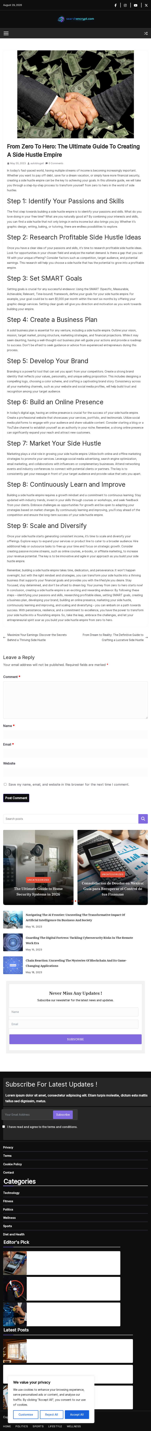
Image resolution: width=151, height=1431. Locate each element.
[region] (51, 1399)
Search (143, 819)
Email (8, 744)
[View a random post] (146, 33)
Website (9, 763)
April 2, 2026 (38, 1354)
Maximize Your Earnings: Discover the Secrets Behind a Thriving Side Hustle (37, 637)
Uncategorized (38, 880)
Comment (11, 677)
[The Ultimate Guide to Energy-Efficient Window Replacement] (15, 1351)
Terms (7, 1155)
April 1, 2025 (37, 1268)
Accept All (77, 1414)
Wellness (9, 1217)
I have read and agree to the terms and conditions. (42, 1126)
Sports (7, 1226)
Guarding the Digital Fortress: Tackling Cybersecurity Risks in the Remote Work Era (79, 940)
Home (7, 1426)
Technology (11, 1192)
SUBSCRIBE (75, 1039)
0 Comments (56, 163)
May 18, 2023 (34, 972)
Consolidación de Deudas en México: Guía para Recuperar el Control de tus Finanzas (113, 888)
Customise (25, 1414)
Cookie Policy (12, 1164)
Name (9, 726)
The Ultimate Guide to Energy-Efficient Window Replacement (75, 1349)
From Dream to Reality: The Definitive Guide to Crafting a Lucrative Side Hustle (113, 637)
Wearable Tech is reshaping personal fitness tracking (69, 1286)
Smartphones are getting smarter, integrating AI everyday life (72, 1260)
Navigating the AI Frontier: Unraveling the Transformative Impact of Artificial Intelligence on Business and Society (75, 917)
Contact (8, 1172)
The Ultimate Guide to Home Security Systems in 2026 (38, 891)
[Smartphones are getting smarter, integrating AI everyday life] (15, 1263)
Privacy (8, 1147)
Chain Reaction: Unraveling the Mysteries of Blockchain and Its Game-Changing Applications (76, 963)
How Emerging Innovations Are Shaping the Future (67, 1312)
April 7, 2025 (38, 1292)
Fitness (8, 1201)
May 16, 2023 (34, 926)
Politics (8, 1209)
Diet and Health (14, 1234)
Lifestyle (55, 1426)
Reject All (51, 1414)
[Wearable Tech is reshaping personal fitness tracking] (15, 1289)
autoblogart (37, 163)
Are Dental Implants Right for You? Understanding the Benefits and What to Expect (50, 1372)
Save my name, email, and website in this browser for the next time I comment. (68, 784)
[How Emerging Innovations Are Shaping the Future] (15, 1314)
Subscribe (63, 1114)
